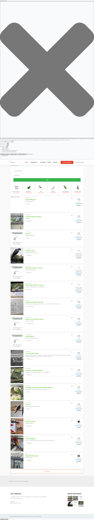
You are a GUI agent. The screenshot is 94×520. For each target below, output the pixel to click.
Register (82, 162)
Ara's (41, 192)
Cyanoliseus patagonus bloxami (34, 302)
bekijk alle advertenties (78, 203)
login (78, 162)
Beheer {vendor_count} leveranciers (9, 150)
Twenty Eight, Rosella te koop (33, 285)
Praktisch (55, 162)
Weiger (7, 154)
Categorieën (43, 162)
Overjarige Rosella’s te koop (33, 268)
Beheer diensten (5, 149)
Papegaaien (28, 192)
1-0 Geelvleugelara (30, 438)
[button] (47, 69)
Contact (78, 205)
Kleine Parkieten (77, 192)
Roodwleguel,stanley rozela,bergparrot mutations (39, 387)
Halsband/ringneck (30, 199)
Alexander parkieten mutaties (33, 216)
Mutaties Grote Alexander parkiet (34, 319)
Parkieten (28, 233)
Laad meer (47, 471)
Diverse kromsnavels (16, 192)
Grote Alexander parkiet (31, 353)
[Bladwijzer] (72, 198)
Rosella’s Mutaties (30, 421)
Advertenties (34, 162)
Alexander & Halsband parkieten (34, 370)
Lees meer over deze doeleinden (9, 151)
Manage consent (4, 519)
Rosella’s (27, 404)
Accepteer (3, 154)
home (26, 162)
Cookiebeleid (5, 155)
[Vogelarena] (12, 162)
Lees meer (13, 501)
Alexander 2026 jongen (31, 456)
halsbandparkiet (29, 336)
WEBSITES (49, 162)
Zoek (47, 179)
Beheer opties (5, 148)
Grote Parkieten (65, 192)
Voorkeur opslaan (22, 154)
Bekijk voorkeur (13, 154)
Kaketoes (53, 192)
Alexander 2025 (29, 251)
